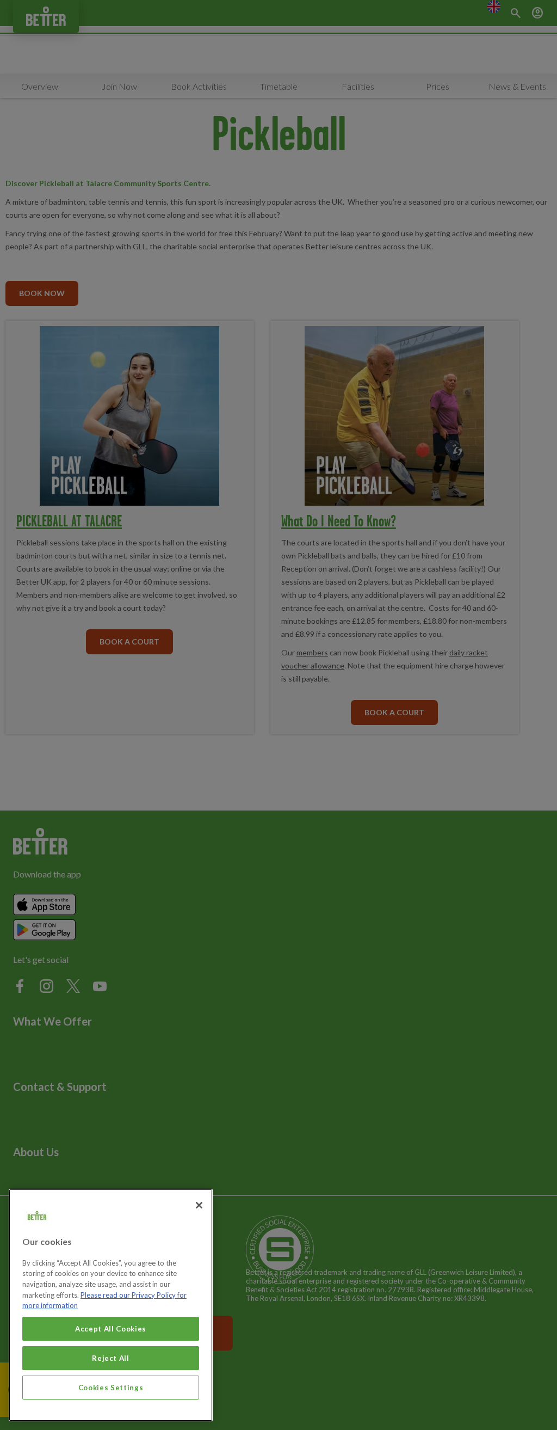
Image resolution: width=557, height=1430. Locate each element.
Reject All (110, 1358)
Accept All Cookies (110, 1328)
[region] (111, 1305)
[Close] (199, 1205)
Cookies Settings (111, 1387)
